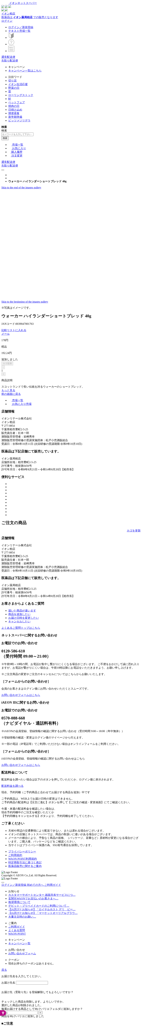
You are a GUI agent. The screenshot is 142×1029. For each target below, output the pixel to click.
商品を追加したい (19, 614)
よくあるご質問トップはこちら (20, 627)
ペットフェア (16, 102)
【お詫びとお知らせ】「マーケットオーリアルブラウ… (43, 913)
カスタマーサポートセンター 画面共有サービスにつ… (42, 894)
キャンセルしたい (19, 621)
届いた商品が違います (22, 610)
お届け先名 (8, 982)
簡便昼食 (13, 113)
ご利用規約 (15, 855)
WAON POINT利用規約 (22, 858)
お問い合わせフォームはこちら (20, 695)
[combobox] (17, 134)
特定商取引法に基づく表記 (25, 862)
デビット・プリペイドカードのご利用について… (38, 905)
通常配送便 (8, 56)
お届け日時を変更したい (23, 617)
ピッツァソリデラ (19, 120)
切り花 (12, 80)
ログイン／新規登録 (20, 27)
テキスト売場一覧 (19, 30)
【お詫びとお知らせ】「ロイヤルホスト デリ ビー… (42, 909)
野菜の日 (13, 87)
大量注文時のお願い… (22, 916)
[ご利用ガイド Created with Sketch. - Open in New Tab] (11, 44)
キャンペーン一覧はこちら (25, 70)
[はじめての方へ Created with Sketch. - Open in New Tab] (11, 37)
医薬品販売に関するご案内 (25, 866)
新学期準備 (15, 116)
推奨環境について (19, 902)
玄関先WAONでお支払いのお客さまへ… (33, 898)
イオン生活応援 (18, 84)
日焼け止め (15, 109)
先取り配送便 (9, 60)
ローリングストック (20, 95)
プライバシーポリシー (22, 851)
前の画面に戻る (11, 393)
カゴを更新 (134, 530)
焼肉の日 (13, 106)
